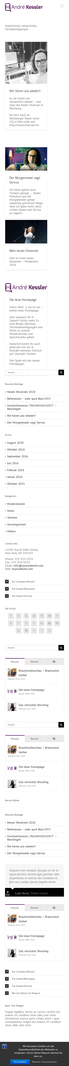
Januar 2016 (14, 477)
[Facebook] (11, 616)
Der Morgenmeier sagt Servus (26, 422)
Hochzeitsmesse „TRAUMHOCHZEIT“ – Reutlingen (32, 407)
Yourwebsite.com (22, 569)
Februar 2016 (15, 470)
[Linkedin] (42, 623)
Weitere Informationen (44, 1062)
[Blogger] (49, 623)
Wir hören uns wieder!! (25, 91)
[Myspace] (26, 630)
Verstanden (20, 1062)
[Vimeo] (42, 616)
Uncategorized (16, 524)
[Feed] (26, 616)
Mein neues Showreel (23, 251)
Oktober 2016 (16, 449)
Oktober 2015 (16, 484)
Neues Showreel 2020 (21, 392)
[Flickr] (18, 616)
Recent (34, 661)
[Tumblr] (11, 623)
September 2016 (17, 456)
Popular (15, 661)
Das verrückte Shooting (33, 705)
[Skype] (57, 623)
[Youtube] (49, 616)
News (10, 510)
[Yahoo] (42, 630)
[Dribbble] (26, 623)
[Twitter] (34, 616)
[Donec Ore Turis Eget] (5, 805)
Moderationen (16, 504)
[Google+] (18, 623)
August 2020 (15, 443)
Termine (12, 517)
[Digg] (34, 623)
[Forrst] (18, 630)
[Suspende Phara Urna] (6, 805)
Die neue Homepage (23, 300)
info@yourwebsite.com (28, 565)
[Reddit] (49, 630)
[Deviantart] (34, 630)
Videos (11, 531)
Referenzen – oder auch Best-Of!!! (28, 399)
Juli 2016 (13, 463)
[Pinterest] (57, 616)
